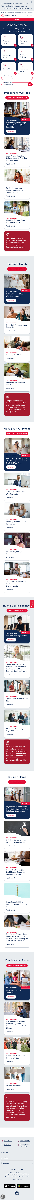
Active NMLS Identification (11, 1174)
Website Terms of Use (23, 1176)
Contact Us (7, 1145)
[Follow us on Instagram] (18, 1169)
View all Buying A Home (17, 782)
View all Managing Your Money (17, 433)
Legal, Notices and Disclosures (14, 1173)
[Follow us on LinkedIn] (15, 1169)
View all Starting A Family (17, 269)
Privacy (25, 1173)
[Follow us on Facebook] (12, 1169)
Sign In (17, 19)
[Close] (31, 1)
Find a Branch (8, 1141)
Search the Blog (8, 82)
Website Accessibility (10, 1176)
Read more (11, 131)
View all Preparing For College (17, 97)
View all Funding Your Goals (17, 965)
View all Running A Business (17, 610)
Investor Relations (24, 1174)
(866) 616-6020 (25, 1141)
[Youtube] (22, 1169)
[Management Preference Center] (2, 1196)
